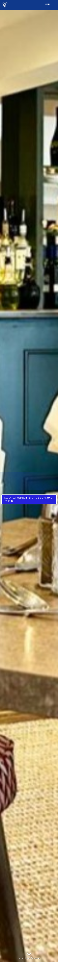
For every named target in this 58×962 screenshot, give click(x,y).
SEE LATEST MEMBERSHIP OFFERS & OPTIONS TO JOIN (28, 499)
